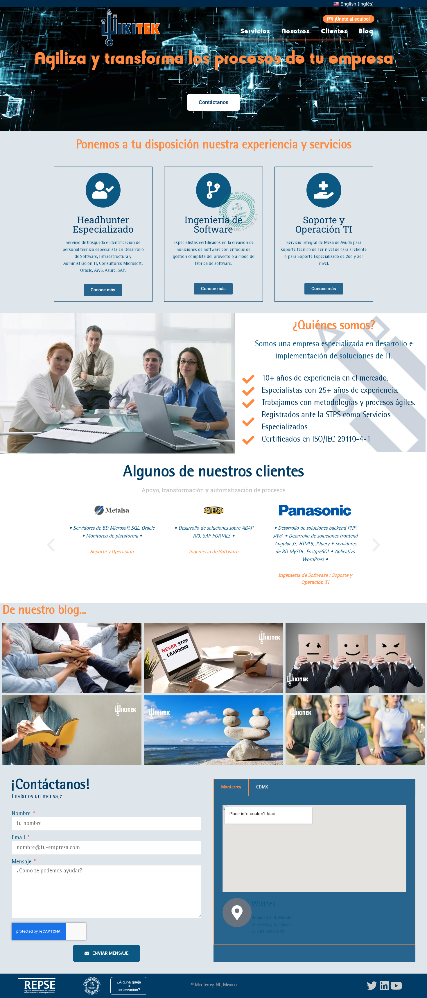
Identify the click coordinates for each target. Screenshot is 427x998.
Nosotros (295, 31)
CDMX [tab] (262, 787)
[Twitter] (372, 986)
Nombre (22, 814)
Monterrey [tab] (231, 787)
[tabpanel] (314, 870)
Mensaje (22, 862)
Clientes (334, 31)
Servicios (255, 31)
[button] (51, 545)
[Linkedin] (384, 986)
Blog (366, 31)
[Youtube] (396, 986)
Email (19, 838)
